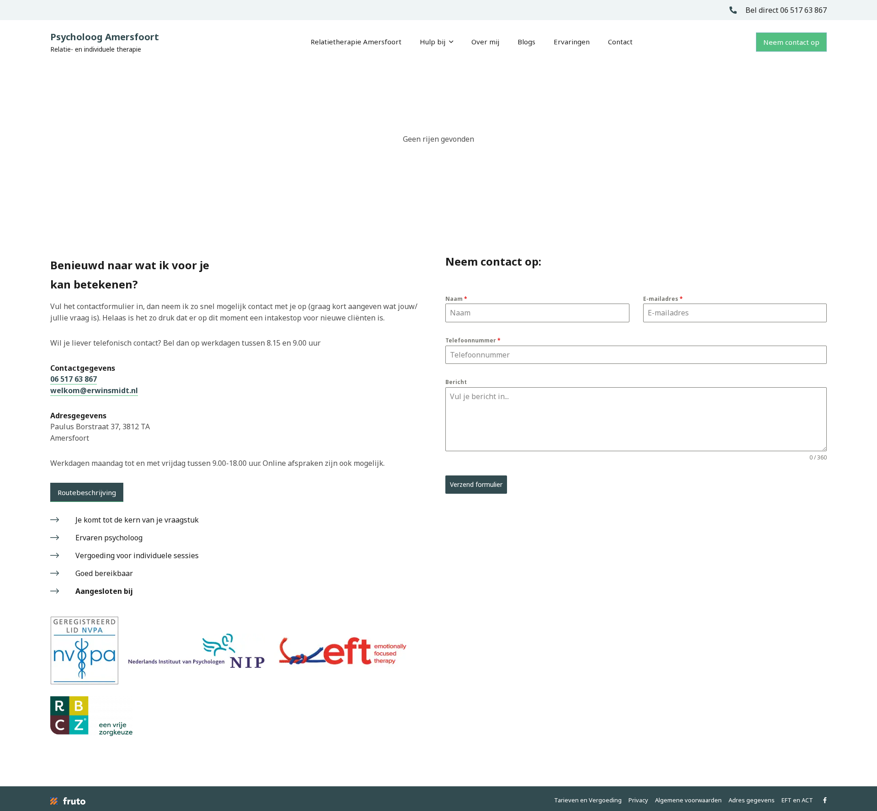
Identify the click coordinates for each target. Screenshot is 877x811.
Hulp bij (434, 41)
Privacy (638, 800)
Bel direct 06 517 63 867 (785, 10)
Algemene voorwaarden (688, 800)
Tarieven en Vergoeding (588, 800)
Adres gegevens (752, 800)
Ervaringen (572, 41)
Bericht (456, 382)
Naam (456, 299)
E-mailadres (663, 299)
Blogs (526, 41)
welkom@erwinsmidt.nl (94, 390)
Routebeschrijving (87, 492)
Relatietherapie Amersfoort (356, 41)
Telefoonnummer (473, 340)
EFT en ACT (797, 800)
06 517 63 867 (73, 379)
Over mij (485, 41)
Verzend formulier (476, 484)
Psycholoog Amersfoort (104, 42)
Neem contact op (791, 42)
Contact (620, 41)
